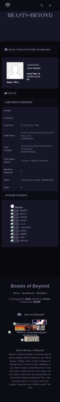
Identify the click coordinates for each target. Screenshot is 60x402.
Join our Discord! (34, 314)
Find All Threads (28, 152)
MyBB (36, 301)
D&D (28, 299)
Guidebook (28, 293)
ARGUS (23, 214)
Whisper (19, 207)
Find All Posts (27, 139)
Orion (46, 299)
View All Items (47, 180)
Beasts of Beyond (17, 49)
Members (42, 293)
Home (16, 293)
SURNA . (23, 230)
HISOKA (23, 220)
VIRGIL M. (24, 240)
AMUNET (24, 210)
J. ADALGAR (25, 227)
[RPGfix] (39, 324)
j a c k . (23, 224)
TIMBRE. (23, 234)
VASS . (23, 237)
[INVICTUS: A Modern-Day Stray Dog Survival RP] (37, 329)
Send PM (11, 93)
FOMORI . (24, 217)
